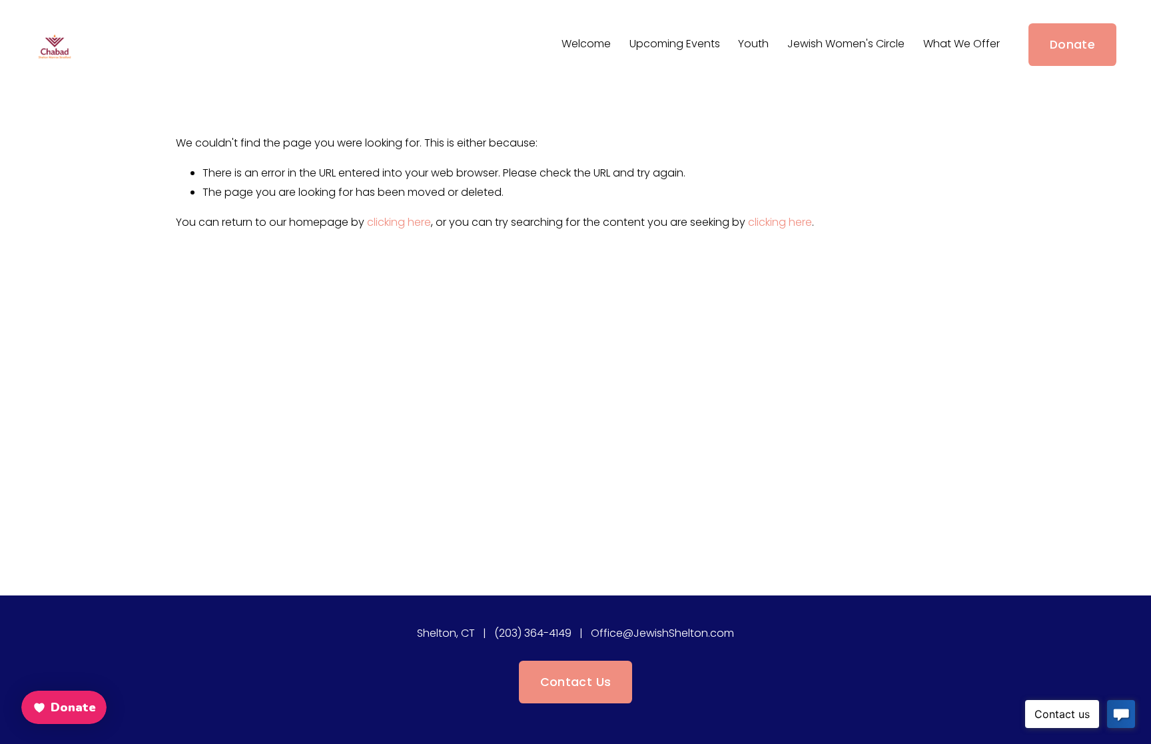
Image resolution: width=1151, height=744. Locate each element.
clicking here (399, 222)
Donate (1072, 45)
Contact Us (575, 682)
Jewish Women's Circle (846, 43)
